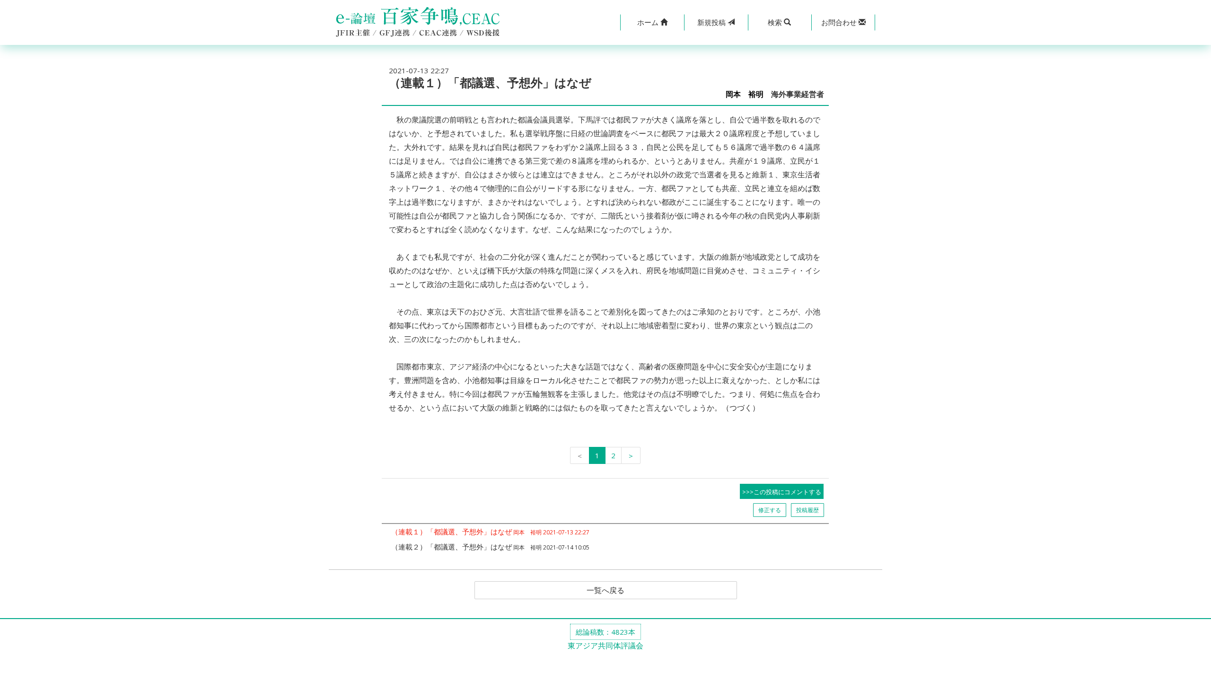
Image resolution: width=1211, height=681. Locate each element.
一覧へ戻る (605, 590)
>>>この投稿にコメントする (781, 492)
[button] (652, 22)
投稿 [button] (712, 22)
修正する (769, 510)
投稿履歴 (807, 510)
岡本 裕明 (744, 94)
